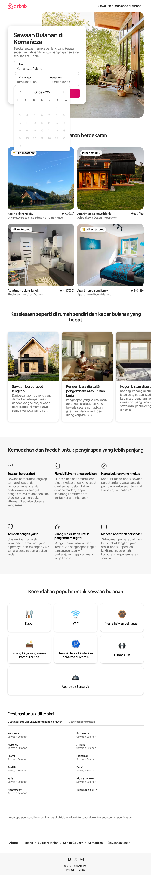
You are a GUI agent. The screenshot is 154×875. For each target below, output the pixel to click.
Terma (81, 869)
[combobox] (47, 68)
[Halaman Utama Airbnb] (17, 6)
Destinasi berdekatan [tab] (81, 721)
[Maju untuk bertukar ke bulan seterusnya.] (63, 92)
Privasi (70, 869)
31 (20, 146)
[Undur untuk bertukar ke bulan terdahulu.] (20, 92)
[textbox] (30, 81)
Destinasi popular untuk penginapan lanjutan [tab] (35, 721)
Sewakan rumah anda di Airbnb (119, 6)
